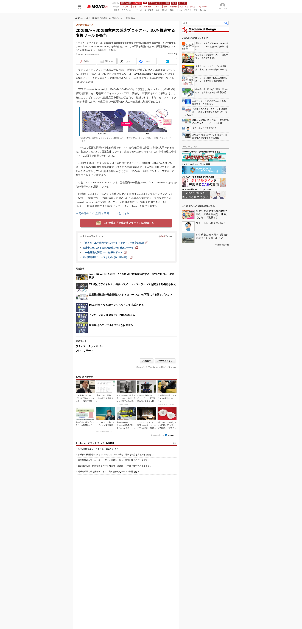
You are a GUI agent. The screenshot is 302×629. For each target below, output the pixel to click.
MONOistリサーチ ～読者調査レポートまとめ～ (202, 152)
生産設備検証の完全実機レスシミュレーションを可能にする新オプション (130, 294)
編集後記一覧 (223, 245)
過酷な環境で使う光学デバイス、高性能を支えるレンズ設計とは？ (108, 471)
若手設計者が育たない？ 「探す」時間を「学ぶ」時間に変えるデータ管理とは (115, 460)
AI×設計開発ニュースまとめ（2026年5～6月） (99, 449)
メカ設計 (87, 18)
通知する (109, 61)
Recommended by (157, 435)
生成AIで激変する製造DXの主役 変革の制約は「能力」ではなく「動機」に (212, 214)
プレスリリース (84, 350)
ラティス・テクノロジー (89, 346)
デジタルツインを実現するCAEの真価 (198, 177)
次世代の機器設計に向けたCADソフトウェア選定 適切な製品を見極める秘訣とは (116, 454)
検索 (226, 23)
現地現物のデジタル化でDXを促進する (111, 325)
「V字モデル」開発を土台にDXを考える (112, 315)
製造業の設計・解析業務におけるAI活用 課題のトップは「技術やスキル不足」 (115, 466)
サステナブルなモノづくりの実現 (196, 164)
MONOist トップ (165, 361)
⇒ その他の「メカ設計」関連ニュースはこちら (102, 213)
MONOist (78, 18)
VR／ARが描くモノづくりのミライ (197, 189)
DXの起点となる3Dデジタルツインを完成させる (116, 304)
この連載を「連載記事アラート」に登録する (128, 222)
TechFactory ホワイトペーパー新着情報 (95, 443)
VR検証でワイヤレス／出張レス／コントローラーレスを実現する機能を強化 (132, 284)
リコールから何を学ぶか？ (211, 223)
